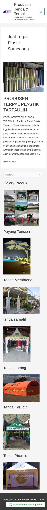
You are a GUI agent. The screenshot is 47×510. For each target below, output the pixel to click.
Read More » (9, 161)
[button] (25, 504)
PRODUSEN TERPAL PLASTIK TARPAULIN (21, 104)
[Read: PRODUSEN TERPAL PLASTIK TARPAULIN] (23, 77)
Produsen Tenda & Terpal (22, 9)
